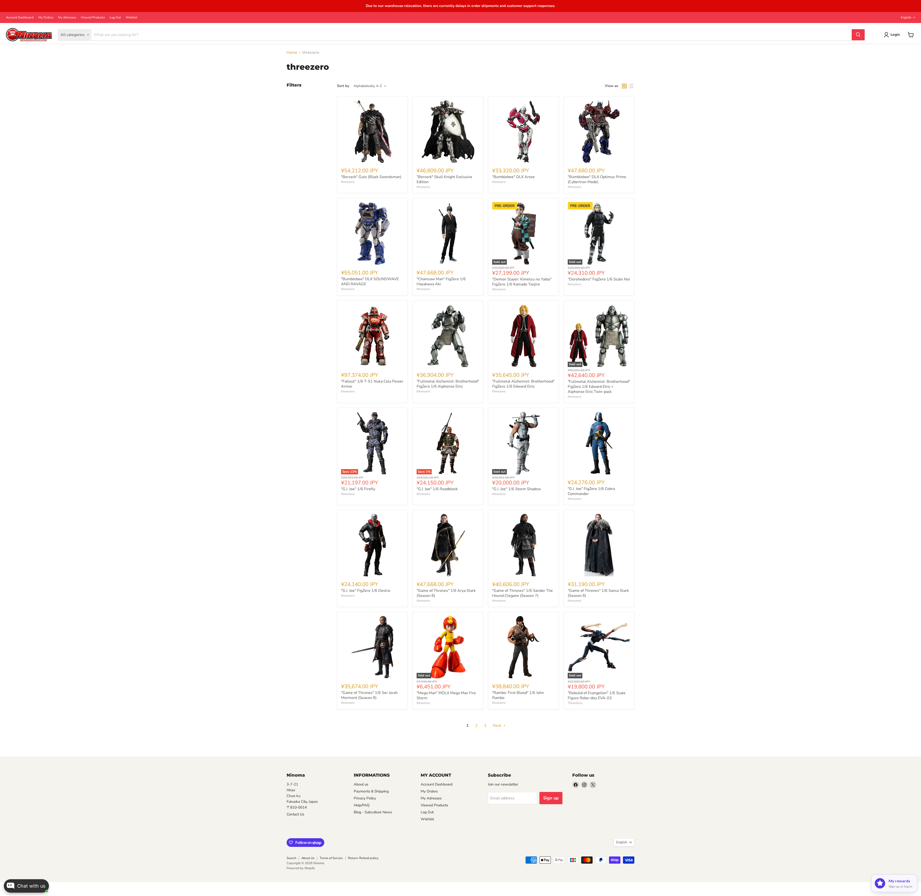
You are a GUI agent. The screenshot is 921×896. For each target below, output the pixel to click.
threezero (347, 182)
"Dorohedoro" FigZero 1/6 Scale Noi (599, 279)
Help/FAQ (362, 805)
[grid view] (624, 86)
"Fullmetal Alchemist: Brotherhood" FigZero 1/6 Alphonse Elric (448, 384)
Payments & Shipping (371, 791)
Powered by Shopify (301, 868)
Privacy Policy (365, 798)
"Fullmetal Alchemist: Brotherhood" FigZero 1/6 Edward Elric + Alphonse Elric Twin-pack (599, 386)
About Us (307, 858)
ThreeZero (575, 703)
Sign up (551, 798)
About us (361, 784)
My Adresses (67, 17)
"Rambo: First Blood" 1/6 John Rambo (518, 695)
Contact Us (295, 814)
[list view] (631, 86)
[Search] (858, 34)
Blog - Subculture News (373, 812)
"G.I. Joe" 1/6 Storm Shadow (516, 489)
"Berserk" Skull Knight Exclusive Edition (444, 179)
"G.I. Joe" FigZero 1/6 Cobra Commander (591, 491)
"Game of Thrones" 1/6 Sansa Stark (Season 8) (598, 593)
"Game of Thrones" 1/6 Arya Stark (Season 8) (446, 593)
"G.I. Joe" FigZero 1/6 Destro (365, 590)
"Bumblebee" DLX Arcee (513, 177)
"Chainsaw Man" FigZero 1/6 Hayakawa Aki (441, 281)
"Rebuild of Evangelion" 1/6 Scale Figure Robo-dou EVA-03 (597, 695)
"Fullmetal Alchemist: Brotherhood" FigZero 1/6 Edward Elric (523, 384)
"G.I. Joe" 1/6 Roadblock (437, 489)
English (906, 17)
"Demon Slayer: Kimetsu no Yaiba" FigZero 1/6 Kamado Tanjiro (521, 282)
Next (497, 725)
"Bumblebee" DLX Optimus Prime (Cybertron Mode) (597, 179)
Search (291, 858)
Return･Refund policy (363, 858)
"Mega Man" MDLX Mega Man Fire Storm (446, 695)
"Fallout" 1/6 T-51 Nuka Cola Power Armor (372, 384)
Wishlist (131, 17)
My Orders (45, 17)
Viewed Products (93, 17)
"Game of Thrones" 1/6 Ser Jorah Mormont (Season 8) (369, 695)
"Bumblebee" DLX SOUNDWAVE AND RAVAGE (370, 281)
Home (292, 52)
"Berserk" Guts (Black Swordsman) (371, 177)
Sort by (343, 86)
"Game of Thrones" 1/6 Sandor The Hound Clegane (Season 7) (522, 593)
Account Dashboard (20, 17)
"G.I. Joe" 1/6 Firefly (358, 489)
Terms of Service (331, 858)
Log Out (115, 17)
